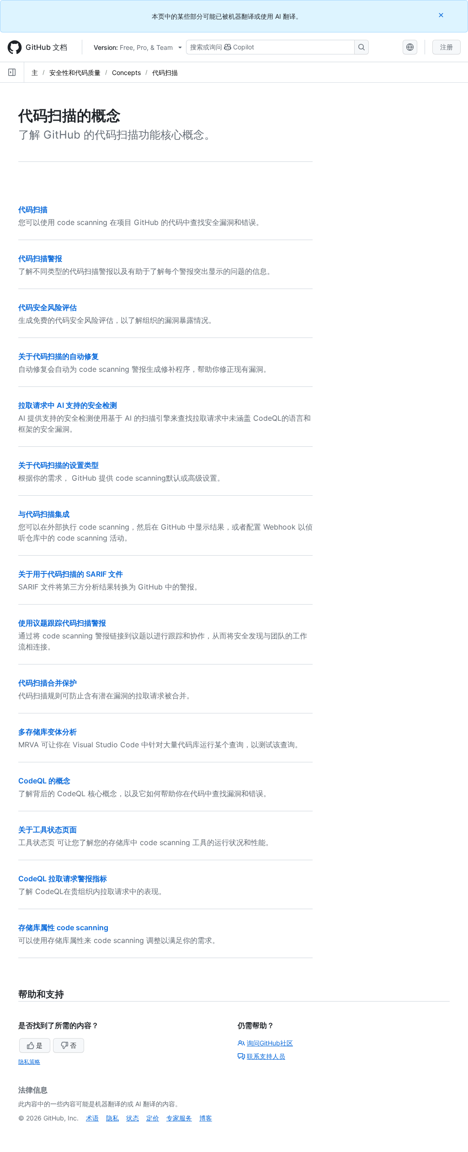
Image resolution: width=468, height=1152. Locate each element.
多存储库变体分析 (47, 731)
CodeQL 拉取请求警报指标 (62, 878)
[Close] (442, 15)
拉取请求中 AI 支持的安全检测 (67, 405)
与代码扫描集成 (43, 514)
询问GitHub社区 (270, 1043)
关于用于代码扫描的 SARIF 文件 (70, 574)
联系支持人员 (266, 1056)
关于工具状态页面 (47, 829)
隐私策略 (29, 1061)
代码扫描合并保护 (47, 682)
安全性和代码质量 (75, 72)
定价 (152, 1118)
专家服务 (179, 1118)
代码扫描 (165, 72)
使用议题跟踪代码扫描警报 (62, 622)
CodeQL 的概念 (44, 780)
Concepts (126, 72)
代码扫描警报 (40, 258)
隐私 (112, 1118)
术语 (92, 1118)
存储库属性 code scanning (63, 927)
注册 (446, 47)
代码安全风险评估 (47, 307)
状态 (132, 1118)
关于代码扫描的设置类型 (58, 465)
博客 (205, 1118)
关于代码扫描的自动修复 (58, 356)
